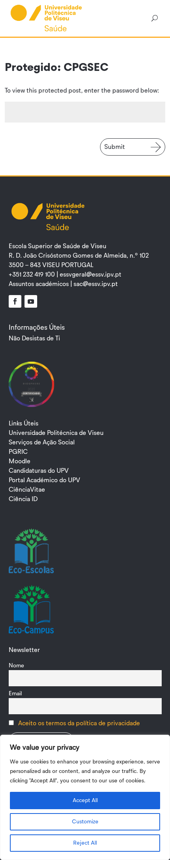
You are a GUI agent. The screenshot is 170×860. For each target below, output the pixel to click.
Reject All (85, 843)
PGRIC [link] (18, 452)
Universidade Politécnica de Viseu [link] (56, 433)
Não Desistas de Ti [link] (34, 338)
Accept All (85, 800)
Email (15, 694)
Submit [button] (114, 147)
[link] (46, 18)
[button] (15, 301)
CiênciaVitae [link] (27, 490)
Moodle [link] (19, 461)
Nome (16, 666)
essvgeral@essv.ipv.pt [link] (90, 274)
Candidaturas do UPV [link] (39, 471)
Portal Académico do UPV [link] (44, 480)
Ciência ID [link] (23, 499)
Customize (85, 822)
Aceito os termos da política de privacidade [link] (79, 723)
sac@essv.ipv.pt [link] (96, 284)
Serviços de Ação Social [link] (42, 442)
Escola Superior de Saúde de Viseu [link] (57, 246)
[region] (85, 797)
